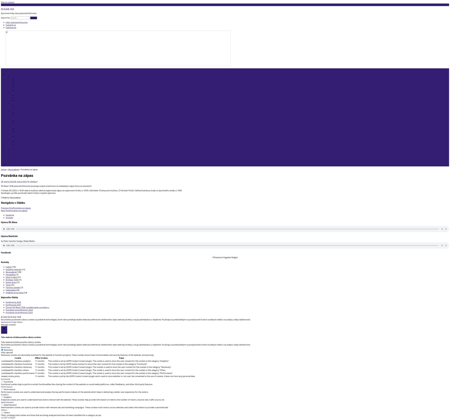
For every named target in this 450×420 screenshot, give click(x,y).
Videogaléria (11, 290)
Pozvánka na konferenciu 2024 (19, 310)
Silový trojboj (16, 103)
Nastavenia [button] (6, 322)
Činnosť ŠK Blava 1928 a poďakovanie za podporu (27, 307)
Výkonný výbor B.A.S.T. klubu (27, 108)
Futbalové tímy (21, 82)
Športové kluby (13, 74)
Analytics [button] (5, 394)
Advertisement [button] (7, 402)
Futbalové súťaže (22, 85)
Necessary (8, 350)
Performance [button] (6, 387)
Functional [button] (5, 379)
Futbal (8, 267)
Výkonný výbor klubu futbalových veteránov (34, 123)
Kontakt (13, 149)
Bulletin (13, 152)
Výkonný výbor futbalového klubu (30, 90)
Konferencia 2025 (13, 305)
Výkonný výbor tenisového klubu (29, 97)
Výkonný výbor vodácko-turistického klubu (34, 144)
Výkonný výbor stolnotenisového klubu (32, 115)
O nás (9, 146)
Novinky (18, 79)
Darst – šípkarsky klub (20, 126)
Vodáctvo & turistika (19, 139)
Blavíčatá (19, 87)
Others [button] (4, 410)
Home (3, 169)
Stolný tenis (15, 110)
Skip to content (7, 2)
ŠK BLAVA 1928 (7, 5)
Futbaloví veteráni (18, 118)
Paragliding (11, 274)
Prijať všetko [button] (16, 322)
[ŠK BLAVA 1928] (118, 65)
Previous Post (16, 208)
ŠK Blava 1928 (12, 280)
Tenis (12, 92)
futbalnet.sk (11, 27)
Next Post (14, 210)
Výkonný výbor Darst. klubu (27, 131)
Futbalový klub (16, 77)
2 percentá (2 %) (14, 165)
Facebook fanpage (23, 100)
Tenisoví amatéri (17, 133)
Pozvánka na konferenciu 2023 (19, 312)
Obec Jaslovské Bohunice (17, 22)
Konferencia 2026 (13, 302)
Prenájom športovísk (19, 154)
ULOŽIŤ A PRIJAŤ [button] (8, 417)
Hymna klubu (16, 157)
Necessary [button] (5, 347)
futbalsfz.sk (11, 25)
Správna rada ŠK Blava (20, 159)
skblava (33, 181)
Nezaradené (13, 169)
